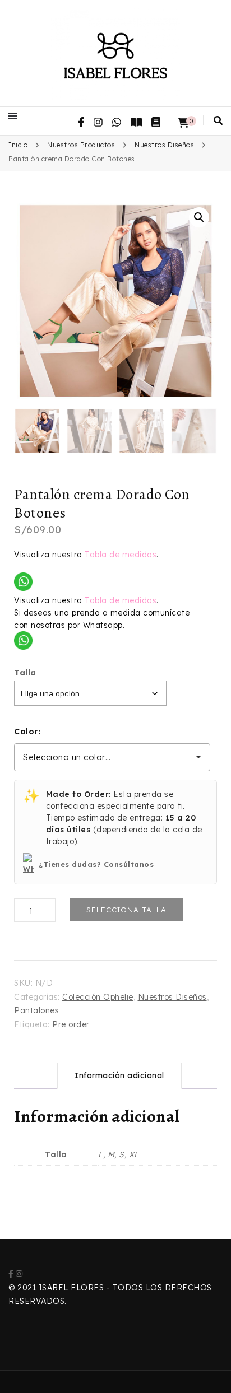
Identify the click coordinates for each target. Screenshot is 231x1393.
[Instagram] (19, 1274)
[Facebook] (10, 1274)
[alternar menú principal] (15, 116)
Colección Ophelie (97, 997)
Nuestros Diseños (172, 997)
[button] (199, 217)
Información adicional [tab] (119, 1075)
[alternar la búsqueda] (218, 120)
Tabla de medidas (120, 554)
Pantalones (36, 1010)
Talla (25, 673)
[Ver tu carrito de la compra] (183, 123)
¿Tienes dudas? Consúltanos (96, 864)
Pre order (71, 1024)
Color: (27, 731)
